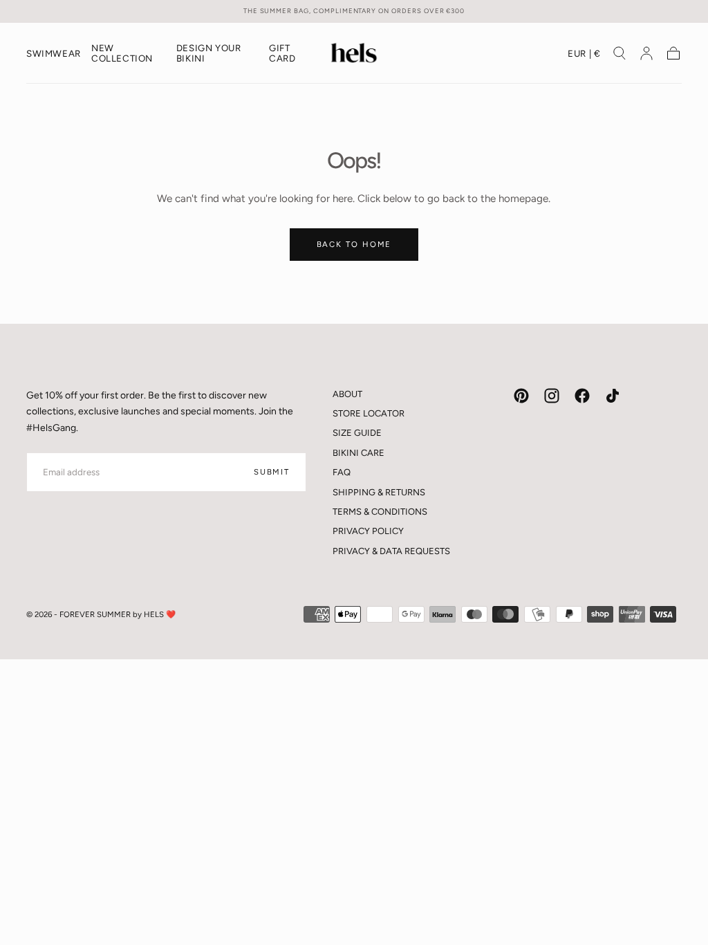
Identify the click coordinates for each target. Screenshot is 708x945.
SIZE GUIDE (357, 433)
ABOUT (347, 394)
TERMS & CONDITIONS (380, 511)
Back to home (354, 244)
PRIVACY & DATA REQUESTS (391, 551)
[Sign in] (646, 53)
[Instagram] (552, 395)
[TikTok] (612, 395)
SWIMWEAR (53, 53)
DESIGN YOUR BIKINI (208, 53)
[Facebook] (582, 395)
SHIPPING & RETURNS (379, 492)
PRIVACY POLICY (368, 531)
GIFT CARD (282, 53)
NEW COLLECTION (122, 53)
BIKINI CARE (358, 453)
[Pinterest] (521, 395)
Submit (272, 472)
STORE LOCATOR (368, 413)
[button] (584, 56)
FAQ (342, 472)
